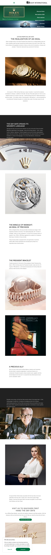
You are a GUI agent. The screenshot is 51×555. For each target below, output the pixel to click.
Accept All (23, 549)
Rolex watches (40, 17)
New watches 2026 (39, 14)
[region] (17, 544)
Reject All (10, 549)
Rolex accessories (39, 20)
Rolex (4, 19)
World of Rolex (40, 26)
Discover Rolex (40, 11)
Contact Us (41, 29)
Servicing (42, 23)
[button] (14, 3)
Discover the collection (25, 519)
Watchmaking (33, 23)
